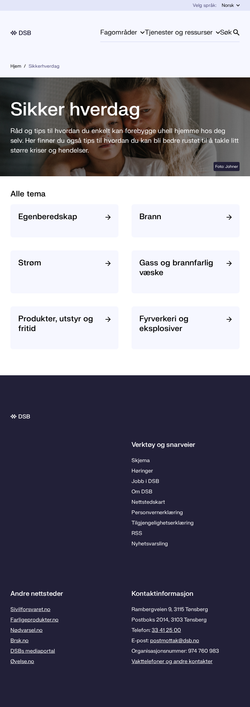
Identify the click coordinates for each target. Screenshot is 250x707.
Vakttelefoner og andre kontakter (172, 661)
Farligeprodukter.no (34, 620)
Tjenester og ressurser (179, 32)
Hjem (15, 66)
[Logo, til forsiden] (20, 33)
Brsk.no (19, 640)
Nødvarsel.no (26, 630)
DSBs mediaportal (32, 651)
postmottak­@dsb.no (174, 640)
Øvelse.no (22, 661)
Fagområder (118, 32)
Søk (226, 32)
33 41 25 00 (166, 630)
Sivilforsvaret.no (30, 609)
